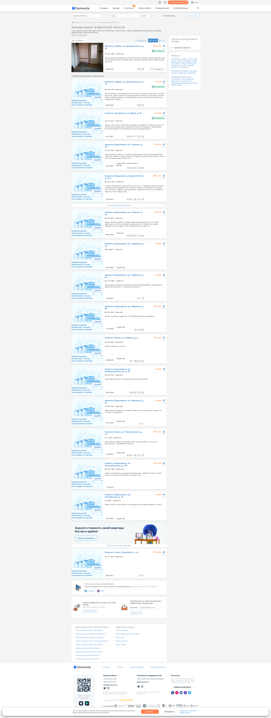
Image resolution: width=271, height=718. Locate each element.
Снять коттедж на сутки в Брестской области (92, 641)
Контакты (175, 675)
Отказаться (169, 711)
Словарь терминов (137, 667)
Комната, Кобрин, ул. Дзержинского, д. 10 (124, 47)
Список (154, 40)
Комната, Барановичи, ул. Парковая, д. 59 (124, 307)
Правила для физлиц (158, 667)
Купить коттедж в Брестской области (89, 645)
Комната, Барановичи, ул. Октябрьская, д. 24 (118, 496)
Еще (193, 16)
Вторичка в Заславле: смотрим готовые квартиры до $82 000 (184, 72)
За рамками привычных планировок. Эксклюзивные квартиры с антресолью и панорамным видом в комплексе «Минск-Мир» (184, 81)
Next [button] (100, 57)
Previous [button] (74, 57)
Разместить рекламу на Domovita (119, 205)
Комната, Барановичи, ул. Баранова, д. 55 (124, 401)
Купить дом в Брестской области (88, 655)
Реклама (120, 667)
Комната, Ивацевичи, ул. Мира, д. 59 (123, 113)
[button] (143, 69)
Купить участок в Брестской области (89, 652)
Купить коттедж (121, 641)
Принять (150, 711)
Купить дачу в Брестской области (88, 648)
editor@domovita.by (110, 685)
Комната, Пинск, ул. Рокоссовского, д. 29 (123, 433)
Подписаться (136, 613)
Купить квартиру (122, 630)
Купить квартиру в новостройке (127, 634)
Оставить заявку (90, 611)
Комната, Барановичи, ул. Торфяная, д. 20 (124, 245)
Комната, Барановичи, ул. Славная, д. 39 (123, 145)
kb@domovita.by (143, 682)
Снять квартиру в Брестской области (89, 630)
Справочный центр (182, 687)
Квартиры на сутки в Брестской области (90, 634)
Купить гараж (121, 645)
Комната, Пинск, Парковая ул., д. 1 (122, 552)
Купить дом (120, 637)
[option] (87, 57)
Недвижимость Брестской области (84, 22)
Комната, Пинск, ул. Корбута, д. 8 (121, 338)
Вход (196, 2)
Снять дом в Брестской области (87, 659)
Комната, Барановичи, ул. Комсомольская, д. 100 (118, 464)
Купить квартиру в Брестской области (90, 637)
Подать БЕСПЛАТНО (179, 2)
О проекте (106, 667)
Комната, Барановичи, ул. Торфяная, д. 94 (124, 276)
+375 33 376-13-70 (109, 682)
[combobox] (86, 16)
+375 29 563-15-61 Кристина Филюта (150, 679)
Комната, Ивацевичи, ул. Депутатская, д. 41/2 (124, 177)
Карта (163, 40)
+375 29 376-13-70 (109, 679)
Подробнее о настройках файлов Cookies (188, 712)
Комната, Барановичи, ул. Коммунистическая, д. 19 (118, 370)
